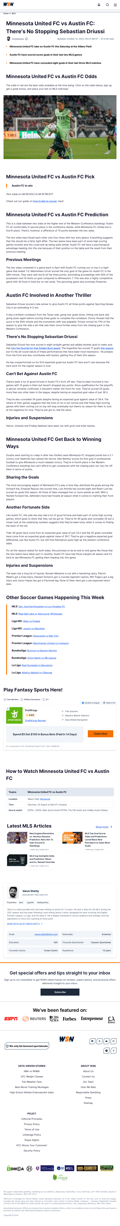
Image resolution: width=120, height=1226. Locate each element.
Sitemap (88, 1102)
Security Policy (32, 1150)
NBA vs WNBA (32, 1071)
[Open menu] (115, 4)
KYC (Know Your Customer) (31, 1145)
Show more (102, 826)
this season (107, 348)
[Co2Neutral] (60, 1177)
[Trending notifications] (99, 4)
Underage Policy (32, 1134)
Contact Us (88, 1076)
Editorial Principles (32, 1118)
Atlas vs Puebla (31, 621)
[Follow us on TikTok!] (113, 1051)
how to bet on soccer (45, 201)
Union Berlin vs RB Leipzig (41, 657)
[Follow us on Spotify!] (106, 1051)
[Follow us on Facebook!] (92, 1041)
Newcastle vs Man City (46, 635)
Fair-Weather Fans (32, 1081)
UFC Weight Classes (32, 1076)
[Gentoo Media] (65, 1168)
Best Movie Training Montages (32, 1087)
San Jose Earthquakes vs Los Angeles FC (41, 606)
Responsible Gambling (88, 1092)
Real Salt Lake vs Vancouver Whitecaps (40, 613)
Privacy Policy (32, 1124)
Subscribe (60, 992)
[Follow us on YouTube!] (106, 1041)
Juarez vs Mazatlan (34, 628)
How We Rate (88, 1087)
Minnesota (45, 799)
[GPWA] (106, 1168)
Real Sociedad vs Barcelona (37, 665)
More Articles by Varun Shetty (23, 924)
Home (6, 13)
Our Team (88, 1081)
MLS (14, 13)
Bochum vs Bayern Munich (42, 650)
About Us (88, 1071)
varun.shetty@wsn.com (46, 934)
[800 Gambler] (87, 1168)
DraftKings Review (35, 720)
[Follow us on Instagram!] (113, 1041)
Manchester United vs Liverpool (51, 643)
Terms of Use (31, 1129)
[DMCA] (15, 1168)
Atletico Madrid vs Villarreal (37, 672)
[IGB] (44, 1168)
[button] (115, 5)
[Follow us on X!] (99, 1041)
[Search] (107, 4)
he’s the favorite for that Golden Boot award (35, 348)
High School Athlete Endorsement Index (32, 1092)
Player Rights (32, 1140)
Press (88, 1097)
